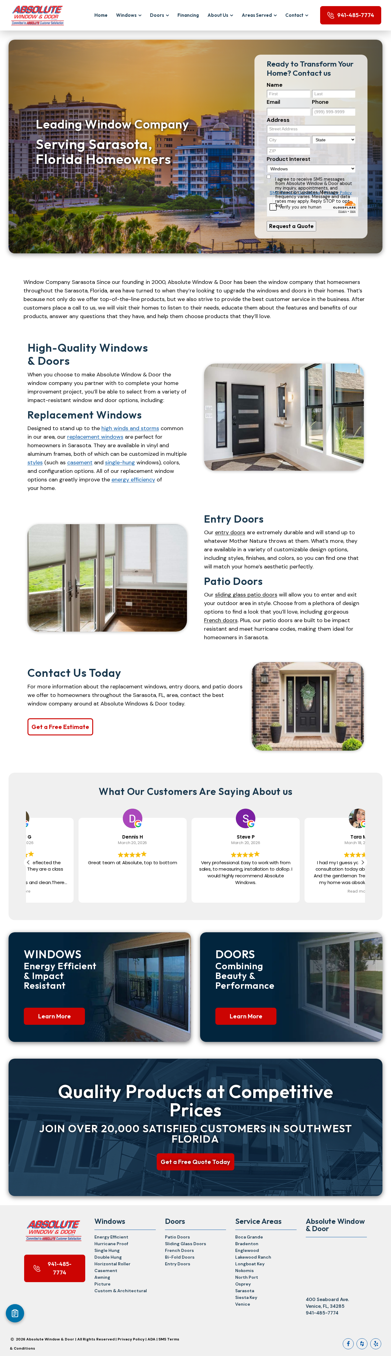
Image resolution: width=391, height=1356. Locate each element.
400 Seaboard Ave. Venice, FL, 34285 (327, 1302)
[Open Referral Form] (15, 1313)
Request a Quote (291, 226)
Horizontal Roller (112, 1264)
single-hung (120, 462)
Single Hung (107, 1250)
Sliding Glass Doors (185, 1243)
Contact (294, 15)
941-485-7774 (355, 15)
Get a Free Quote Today (195, 1162)
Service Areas (258, 1221)
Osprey (243, 1284)
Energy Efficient (111, 1237)
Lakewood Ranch (253, 1257)
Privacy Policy (131, 1339)
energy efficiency (133, 479)
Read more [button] (309, 891)
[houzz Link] (361, 1343)
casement (80, 462)
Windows (126, 15)
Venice (242, 1304)
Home (101, 15)
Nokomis (244, 1270)
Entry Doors (177, 1264)
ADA (151, 1339)
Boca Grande (249, 1237)
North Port (246, 1277)
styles (35, 462)
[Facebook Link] (348, 1343)
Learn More (54, 1016)
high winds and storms (130, 428)
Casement (105, 1270)
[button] (362, 862)
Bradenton (246, 1243)
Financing (188, 15)
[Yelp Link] (375, 1343)
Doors (157, 15)
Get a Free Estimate (60, 727)
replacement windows (95, 437)
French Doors (179, 1250)
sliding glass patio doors (246, 594)
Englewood (247, 1250)
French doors (221, 620)
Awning (102, 1277)
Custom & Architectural (120, 1290)
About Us (217, 15)
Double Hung (108, 1257)
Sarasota (244, 1290)
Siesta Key (246, 1297)
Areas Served (257, 15)
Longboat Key (250, 1264)
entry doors (230, 532)
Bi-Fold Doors (180, 1257)
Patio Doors (177, 1237)
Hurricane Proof (111, 1243)
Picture (102, 1284)
